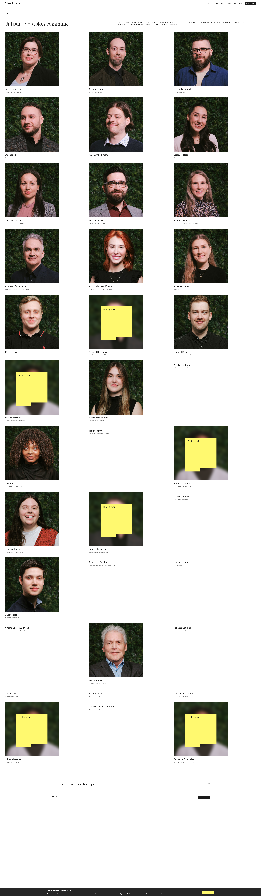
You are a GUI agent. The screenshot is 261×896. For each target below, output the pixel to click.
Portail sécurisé (251, 3)
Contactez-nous (204, 797)
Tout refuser (196, 892)
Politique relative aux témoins (167, 894)
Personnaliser (185, 892)
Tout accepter (208, 892)
